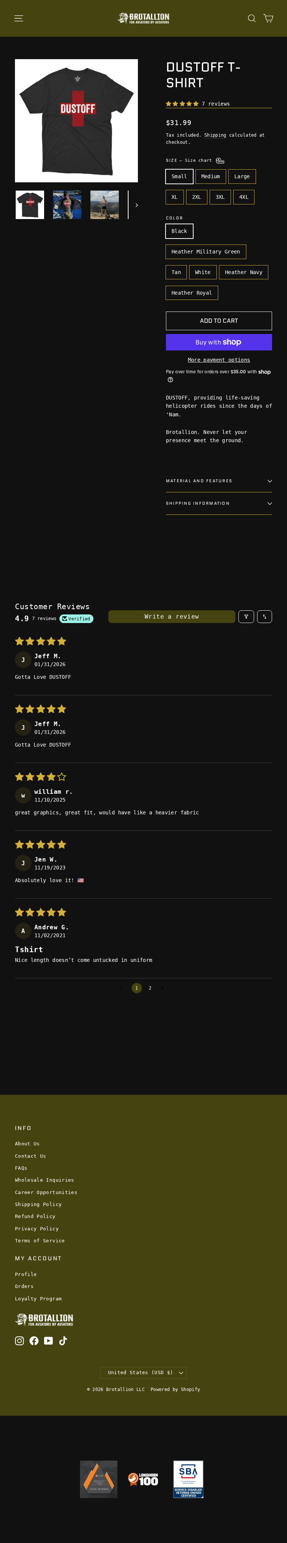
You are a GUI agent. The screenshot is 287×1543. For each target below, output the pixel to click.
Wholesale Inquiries (44, 1180)
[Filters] (246, 616)
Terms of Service (40, 1240)
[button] (184, 104)
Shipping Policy (38, 1204)
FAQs (21, 1168)
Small (179, 176)
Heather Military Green (206, 252)
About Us (27, 1143)
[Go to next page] (164, 988)
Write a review (172, 616)
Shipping (215, 135)
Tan (176, 272)
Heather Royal (192, 293)
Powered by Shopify (175, 1389)
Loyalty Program (38, 1298)
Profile (26, 1274)
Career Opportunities (46, 1192)
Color (174, 218)
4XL (244, 197)
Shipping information (198, 503)
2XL (196, 197)
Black (179, 231)
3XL (220, 197)
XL (175, 197)
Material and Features (199, 481)
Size (190, 160)
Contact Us (30, 1156)
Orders (24, 1286)
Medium (210, 176)
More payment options (219, 360)
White (203, 272)
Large (242, 176)
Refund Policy (35, 1216)
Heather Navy (243, 272)
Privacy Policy (37, 1228)
